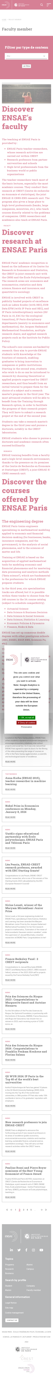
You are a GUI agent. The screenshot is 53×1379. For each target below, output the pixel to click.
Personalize (26, 727)
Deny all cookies (27, 723)
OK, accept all (27, 718)
